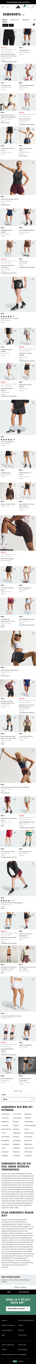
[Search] (28, 7)
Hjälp (3, 1335)
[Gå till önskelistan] (7, 7)
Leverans (4, 1320)
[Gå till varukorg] (33, 7)
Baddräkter (5, 1140)
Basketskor (28, 1144)
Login (9, 1292)
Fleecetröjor (28, 1137)
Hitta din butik (22, 1335)
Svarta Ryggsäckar (28, 1129)
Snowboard (5, 1144)
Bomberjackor (6, 1129)
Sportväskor (6, 1137)
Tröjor (4, 1148)
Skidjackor (16, 1144)
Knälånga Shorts (5, 1156)
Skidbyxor (16, 1148)
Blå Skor (16, 1122)
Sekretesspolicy (23, 1349)
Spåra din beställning (8, 1325)
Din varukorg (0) (24, 1292)
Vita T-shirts (17, 1114)
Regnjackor (17, 1133)
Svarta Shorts (29, 1148)
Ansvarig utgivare (7, 1330)
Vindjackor (5, 1152)
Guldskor (16, 1125)
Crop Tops (5, 1125)
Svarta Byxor (17, 1118)
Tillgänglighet (22, 1354)
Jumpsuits (5, 1118)
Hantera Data (22, 1344)
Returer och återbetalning (26, 1320)
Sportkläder (17, 1140)
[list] (18, 20)
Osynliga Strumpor (16, 1129)
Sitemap (20, 1325)
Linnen (4, 1133)
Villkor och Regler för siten (9, 1354)
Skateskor (27, 1118)
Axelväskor (16, 1155)
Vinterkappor (28, 1122)
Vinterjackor (6, 1114)
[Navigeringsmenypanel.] (3, 7)
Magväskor (5, 1122)
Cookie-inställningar (8, 1344)
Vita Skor (16, 1137)
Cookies (4, 1349)
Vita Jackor (28, 1140)
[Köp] (18, 7)
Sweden (21, 1361)
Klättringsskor (29, 1133)
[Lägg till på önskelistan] (14, 32)
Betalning (21, 1330)
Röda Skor (16, 1152)
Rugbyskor (28, 1114)
